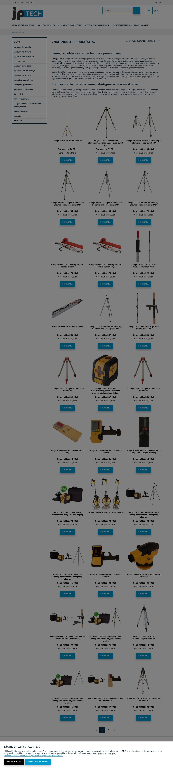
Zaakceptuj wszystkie (38, 762)
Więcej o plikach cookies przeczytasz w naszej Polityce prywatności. (33, 755)
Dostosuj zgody (14, 762)
